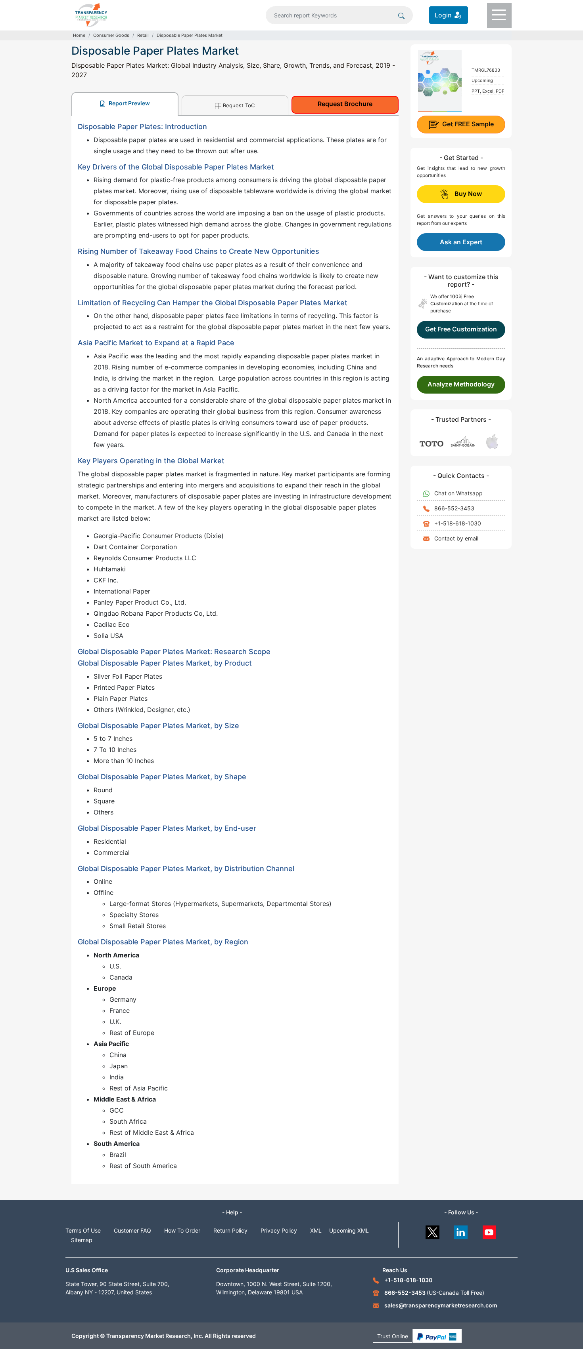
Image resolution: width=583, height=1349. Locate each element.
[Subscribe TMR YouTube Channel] (489, 1230)
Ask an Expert (461, 242)
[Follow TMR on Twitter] (432, 1230)
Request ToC (239, 105)
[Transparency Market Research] (91, 14)
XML (316, 1230)
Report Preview (128, 103)
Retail (143, 35)
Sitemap (81, 1240)
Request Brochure (345, 104)
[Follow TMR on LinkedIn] (461, 1230)
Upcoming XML (349, 1230)
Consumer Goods (111, 35)
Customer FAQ (132, 1230)
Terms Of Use (83, 1230)
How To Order (182, 1230)
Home (79, 35)
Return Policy (230, 1230)
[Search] (401, 15)
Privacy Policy (279, 1230)
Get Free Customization (461, 329)
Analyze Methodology (461, 384)
